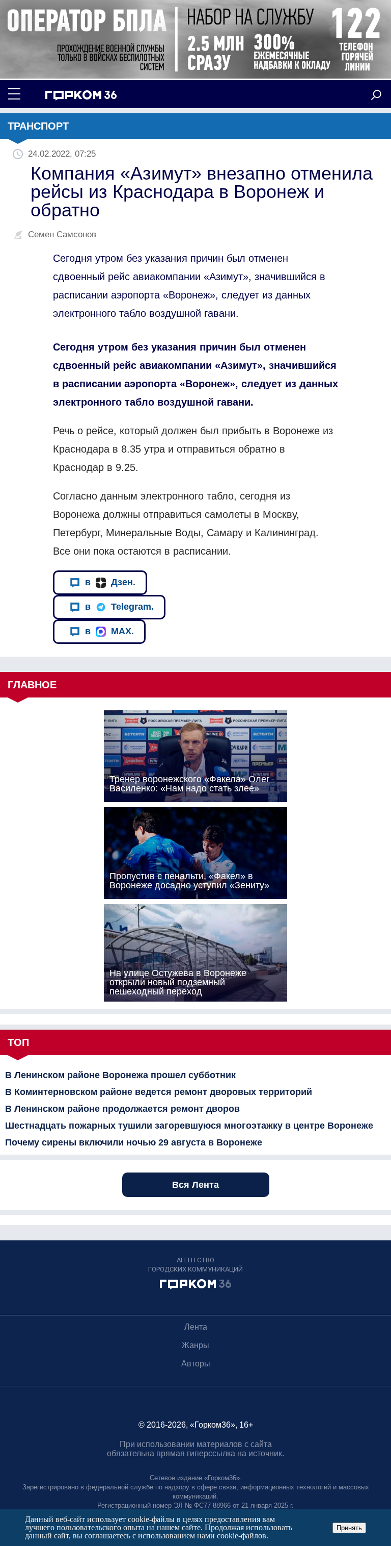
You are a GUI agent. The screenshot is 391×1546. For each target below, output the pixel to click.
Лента (195, 1327)
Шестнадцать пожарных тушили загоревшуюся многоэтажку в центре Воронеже (189, 1125)
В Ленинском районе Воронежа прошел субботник (120, 1075)
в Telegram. (119, 607)
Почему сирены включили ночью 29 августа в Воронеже (133, 1142)
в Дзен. (110, 582)
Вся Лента (195, 1185)
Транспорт (38, 126)
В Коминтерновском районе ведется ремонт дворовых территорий (158, 1091)
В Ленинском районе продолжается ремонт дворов (122, 1108)
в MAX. (109, 631)
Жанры (195, 1345)
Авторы (195, 1363)
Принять (349, 1528)
